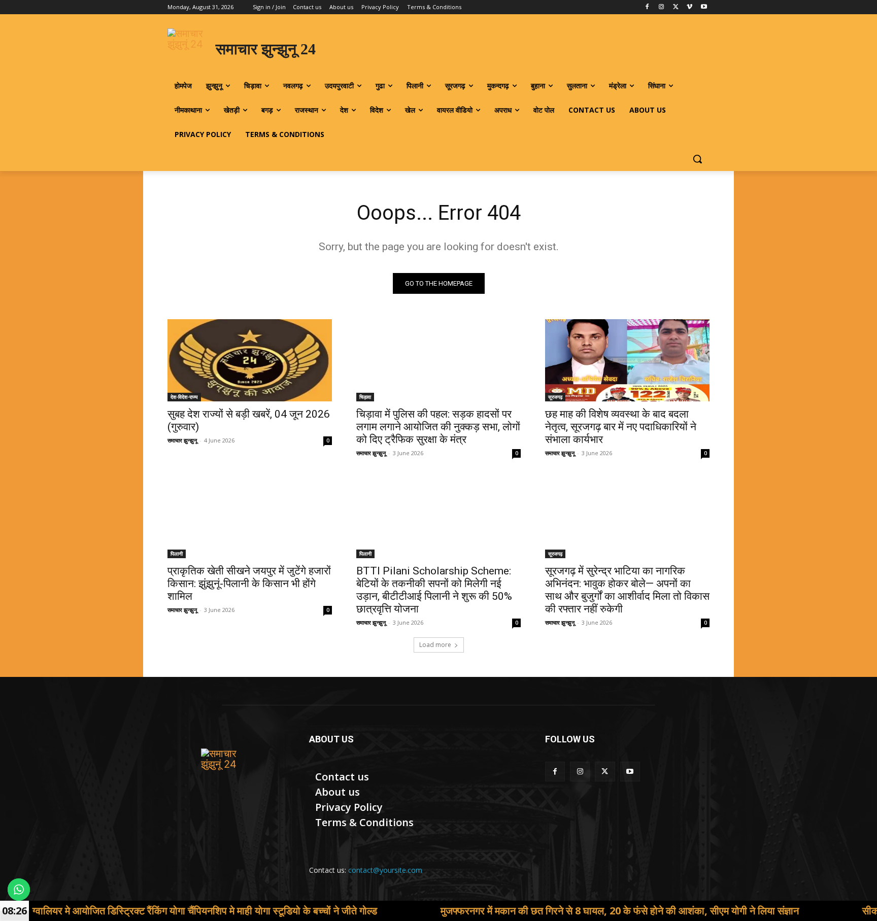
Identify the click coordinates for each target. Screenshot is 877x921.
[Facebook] (647, 7)
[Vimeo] (689, 7)
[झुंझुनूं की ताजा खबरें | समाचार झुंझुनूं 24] (226, 773)
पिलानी (177, 553)
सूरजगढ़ (555, 396)
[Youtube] (704, 7)
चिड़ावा (365, 396)
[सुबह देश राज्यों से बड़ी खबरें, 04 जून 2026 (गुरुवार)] (249, 360)
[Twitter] (676, 7)
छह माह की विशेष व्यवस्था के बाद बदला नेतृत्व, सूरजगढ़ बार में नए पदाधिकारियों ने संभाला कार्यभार (620, 427)
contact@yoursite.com (385, 870)
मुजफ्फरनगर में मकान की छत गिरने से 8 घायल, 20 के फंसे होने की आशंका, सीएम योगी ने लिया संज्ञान (566, 910)
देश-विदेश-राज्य (184, 396)
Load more (435, 644)
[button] (697, 159)
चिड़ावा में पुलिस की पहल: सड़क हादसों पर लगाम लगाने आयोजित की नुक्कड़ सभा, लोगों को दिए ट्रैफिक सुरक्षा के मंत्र (438, 427)
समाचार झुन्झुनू (182, 440)
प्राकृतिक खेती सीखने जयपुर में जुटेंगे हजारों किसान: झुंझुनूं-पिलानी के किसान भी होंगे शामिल (249, 583)
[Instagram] (661, 7)
